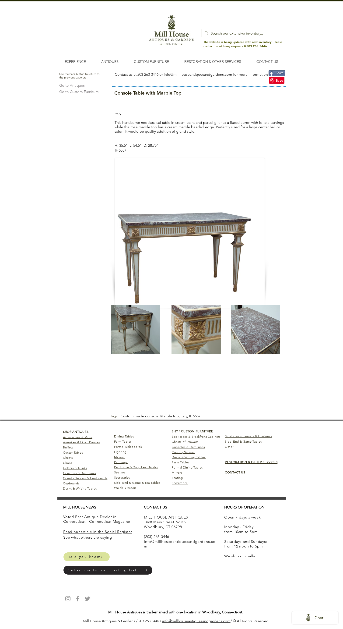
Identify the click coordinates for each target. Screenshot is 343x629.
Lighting (120, 452)
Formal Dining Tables (187, 467)
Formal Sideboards (128, 446)
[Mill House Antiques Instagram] (67, 598)
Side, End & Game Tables (243, 441)
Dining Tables (124, 436)
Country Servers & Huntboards (85, 478)
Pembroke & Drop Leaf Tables (136, 467)
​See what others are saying (87, 537)
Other (229, 446)
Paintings (121, 462)
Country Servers (183, 452)
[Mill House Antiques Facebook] (77, 598)
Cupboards (71, 483)
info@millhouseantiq (179, 621)
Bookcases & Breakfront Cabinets (196, 436)
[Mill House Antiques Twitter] (87, 598)
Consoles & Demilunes (79, 473)
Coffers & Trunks (75, 468)
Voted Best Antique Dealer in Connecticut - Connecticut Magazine (97, 519)
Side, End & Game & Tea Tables (137, 482)
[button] (107, 570)
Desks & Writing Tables (80, 488)
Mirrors (119, 457)
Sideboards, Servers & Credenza (248, 436)
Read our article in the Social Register (97, 531)
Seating (119, 472)
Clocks (68, 463)
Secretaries (122, 477)
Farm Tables (123, 441)
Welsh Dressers (125, 488)
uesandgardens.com (213, 621)
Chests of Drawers (185, 442)
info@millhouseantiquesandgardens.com (198, 74)
